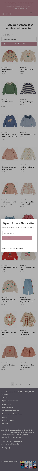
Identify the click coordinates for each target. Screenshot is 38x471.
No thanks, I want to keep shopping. (12, 248)
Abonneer (8, 238)
